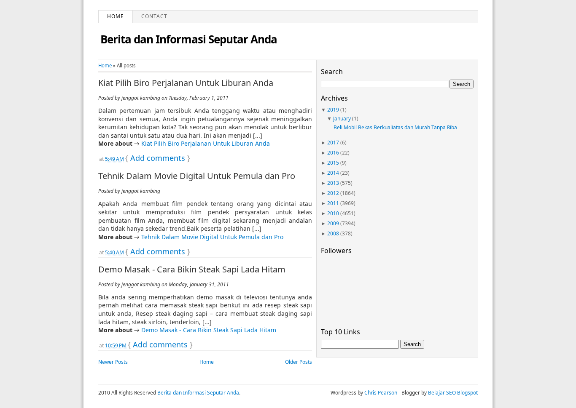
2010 (333, 213)
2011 (333, 203)
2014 (333, 172)
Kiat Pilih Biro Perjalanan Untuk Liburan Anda (185, 83)
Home (115, 16)
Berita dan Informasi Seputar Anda (188, 39)
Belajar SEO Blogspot (453, 392)
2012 (333, 193)
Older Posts (298, 361)
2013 (333, 183)
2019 (333, 109)
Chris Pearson (380, 392)
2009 (333, 223)
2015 (333, 162)
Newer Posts (113, 361)
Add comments (157, 158)
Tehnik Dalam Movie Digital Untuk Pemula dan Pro (196, 176)
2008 (333, 233)
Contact (154, 16)
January (342, 118)
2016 (333, 152)
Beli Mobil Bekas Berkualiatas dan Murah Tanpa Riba (395, 127)
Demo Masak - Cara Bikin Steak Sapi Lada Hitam (191, 269)
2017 (333, 142)
